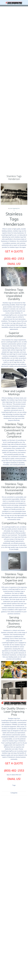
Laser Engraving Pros (15, 208)
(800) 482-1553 (14, 258)
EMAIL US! (14, 264)
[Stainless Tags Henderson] (14, 194)
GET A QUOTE (14, 251)
